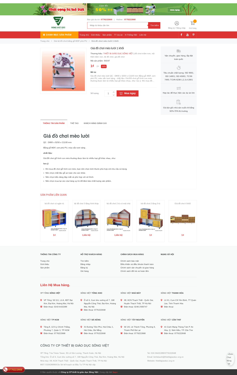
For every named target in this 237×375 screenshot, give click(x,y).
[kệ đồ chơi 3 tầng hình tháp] (86, 219)
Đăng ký (171, 28)
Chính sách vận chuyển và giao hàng (137, 268)
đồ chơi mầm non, (143, 53)
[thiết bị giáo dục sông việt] (118, 9)
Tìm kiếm (85, 261)
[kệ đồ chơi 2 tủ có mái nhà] (118, 219)
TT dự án (118, 35)
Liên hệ (142, 35)
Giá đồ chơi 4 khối (183, 203)
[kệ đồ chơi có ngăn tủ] (54, 219)
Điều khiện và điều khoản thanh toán (137, 264)
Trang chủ (84, 35)
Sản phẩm (107, 35)
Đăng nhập (181, 28)
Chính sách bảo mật (130, 261)
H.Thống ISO (131, 35)
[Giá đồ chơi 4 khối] (182, 219)
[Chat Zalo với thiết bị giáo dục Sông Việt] (230, 359)
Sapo (115, 372)
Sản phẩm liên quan (53, 195)
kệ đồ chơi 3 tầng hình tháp (86, 203)
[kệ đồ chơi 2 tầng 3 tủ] (150, 219)
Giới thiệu (95, 35)
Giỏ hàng (85, 271)
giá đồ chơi (120, 57)
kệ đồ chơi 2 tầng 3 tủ (150, 203)
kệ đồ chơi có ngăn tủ (54, 203)
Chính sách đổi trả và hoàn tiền (135, 271)
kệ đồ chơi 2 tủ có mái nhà (118, 203)
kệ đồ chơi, (109, 57)
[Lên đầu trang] (232, 367)
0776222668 (106, 19)
